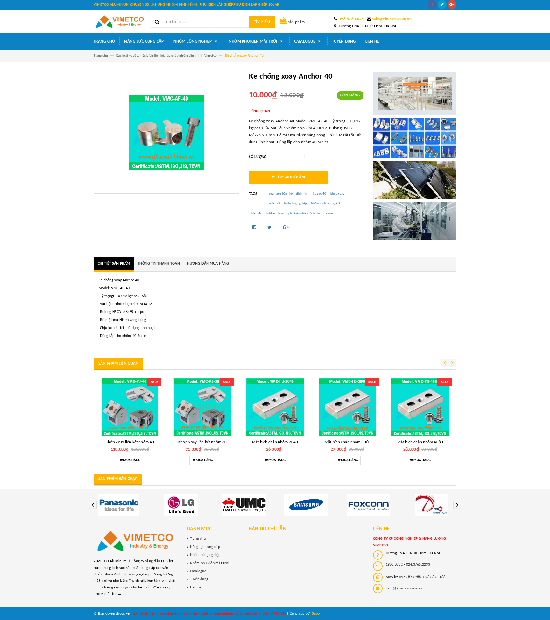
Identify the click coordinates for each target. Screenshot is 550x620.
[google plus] (452, 4)
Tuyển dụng (344, 41)
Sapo (316, 614)
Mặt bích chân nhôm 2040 (275, 442)
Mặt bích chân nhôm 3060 (347, 442)
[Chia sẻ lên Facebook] (255, 228)
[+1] (285, 228)
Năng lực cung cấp (144, 41)
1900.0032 (394, 565)
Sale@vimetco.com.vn (392, 19)
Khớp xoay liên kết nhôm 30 (202, 442)
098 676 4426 (351, 19)
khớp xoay (337, 194)
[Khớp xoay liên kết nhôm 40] (129, 407)
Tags (253, 194)
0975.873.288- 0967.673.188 (422, 577)
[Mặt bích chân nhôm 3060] (347, 407)
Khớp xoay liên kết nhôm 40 (130, 442)
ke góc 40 (319, 194)
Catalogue (305, 41)
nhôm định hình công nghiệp (288, 203)
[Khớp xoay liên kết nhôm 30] (202, 407)
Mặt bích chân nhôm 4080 (420, 442)
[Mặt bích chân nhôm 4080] (420, 407)
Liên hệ (372, 41)
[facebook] (432, 4)
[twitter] (442, 4)
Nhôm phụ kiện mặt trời (253, 41)
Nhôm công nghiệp (193, 41)
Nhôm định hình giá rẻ (325, 203)
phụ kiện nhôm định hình (304, 213)
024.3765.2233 (418, 565)
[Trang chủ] (120, 21)
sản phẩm (296, 22)
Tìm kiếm (262, 22)
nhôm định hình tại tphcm (267, 213)
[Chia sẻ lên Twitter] (270, 228)
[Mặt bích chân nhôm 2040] (275, 407)
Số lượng (258, 157)
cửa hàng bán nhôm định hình (289, 194)
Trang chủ (104, 41)
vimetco (331, 213)
